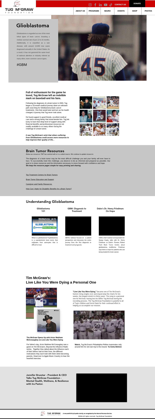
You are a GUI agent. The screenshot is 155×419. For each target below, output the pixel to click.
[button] (107, 11)
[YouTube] (106, 5)
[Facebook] (95, 5)
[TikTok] (111, 5)
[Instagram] (90, 5)
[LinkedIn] (100, 5)
